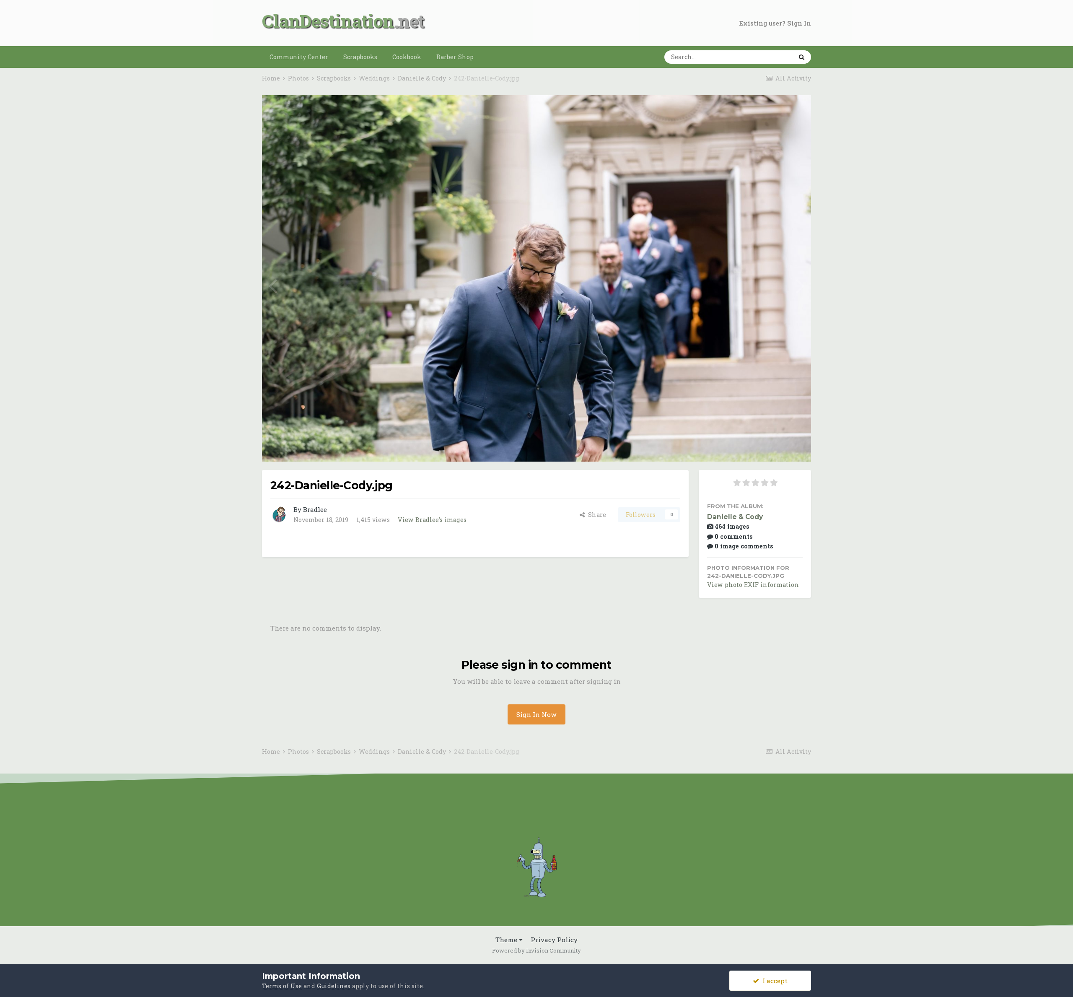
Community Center (299, 57)
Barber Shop (455, 57)
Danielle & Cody (735, 517)
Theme (507, 939)
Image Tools (773, 446)
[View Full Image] (796, 111)
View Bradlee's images (432, 520)
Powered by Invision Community (536, 950)
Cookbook (406, 57)
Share (595, 515)
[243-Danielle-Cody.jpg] (272, 285)
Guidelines (333, 986)
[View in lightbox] (773, 111)
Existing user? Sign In (775, 23)
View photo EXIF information (753, 585)
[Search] (801, 57)
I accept (773, 980)
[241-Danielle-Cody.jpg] (800, 285)
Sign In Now (536, 714)
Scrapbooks (360, 57)
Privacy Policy (554, 939)
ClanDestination (328, 20)
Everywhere (763, 56)
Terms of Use (282, 986)
